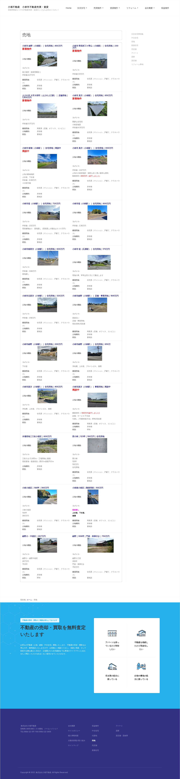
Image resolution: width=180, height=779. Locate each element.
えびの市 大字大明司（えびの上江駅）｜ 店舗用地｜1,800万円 (45, 96)
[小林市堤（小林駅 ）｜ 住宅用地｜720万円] (48, 212)
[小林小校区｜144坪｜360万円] (47, 497)
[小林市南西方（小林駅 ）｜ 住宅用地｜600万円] (47, 258)
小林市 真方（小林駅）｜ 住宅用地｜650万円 (92, 95)
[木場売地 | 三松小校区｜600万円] (47, 445)
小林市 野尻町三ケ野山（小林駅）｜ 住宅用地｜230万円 (95, 47)
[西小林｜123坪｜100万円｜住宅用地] (97, 445)
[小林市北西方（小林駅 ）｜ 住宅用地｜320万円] (47, 305)
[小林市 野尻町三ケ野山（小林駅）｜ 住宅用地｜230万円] (97, 61)
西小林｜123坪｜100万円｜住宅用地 (88, 436)
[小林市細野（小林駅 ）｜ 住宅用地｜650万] (95, 353)
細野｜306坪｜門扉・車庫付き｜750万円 (90, 536)
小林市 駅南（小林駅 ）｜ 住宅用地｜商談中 (41, 148)
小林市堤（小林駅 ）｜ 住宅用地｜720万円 (41, 203)
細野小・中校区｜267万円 (34, 536)
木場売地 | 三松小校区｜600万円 (37, 436)
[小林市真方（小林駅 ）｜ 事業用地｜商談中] (97, 400)
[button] (82, 8)
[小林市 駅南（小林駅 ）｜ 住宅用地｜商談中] (47, 161)
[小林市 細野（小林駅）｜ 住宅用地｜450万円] (47, 59)
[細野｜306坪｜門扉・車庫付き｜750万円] (101, 545)
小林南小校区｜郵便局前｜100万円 (87, 487)
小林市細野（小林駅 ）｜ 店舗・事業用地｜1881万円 (95, 295)
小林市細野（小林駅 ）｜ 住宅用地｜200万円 (42, 344)
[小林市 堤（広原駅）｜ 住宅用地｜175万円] (99, 262)
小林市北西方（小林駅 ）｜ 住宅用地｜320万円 (43, 295)
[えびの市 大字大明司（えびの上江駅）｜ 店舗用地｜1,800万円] (47, 110)
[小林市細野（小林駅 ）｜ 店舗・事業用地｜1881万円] (97, 305)
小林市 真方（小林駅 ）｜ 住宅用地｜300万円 (92, 148)
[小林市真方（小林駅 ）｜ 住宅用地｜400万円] (47, 396)
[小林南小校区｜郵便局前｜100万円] (93, 497)
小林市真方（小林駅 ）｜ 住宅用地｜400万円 (42, 386)
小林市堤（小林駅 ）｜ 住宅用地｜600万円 (91, 203)
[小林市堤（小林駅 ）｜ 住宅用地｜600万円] (97, 212)
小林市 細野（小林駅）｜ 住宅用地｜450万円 (42, 46)
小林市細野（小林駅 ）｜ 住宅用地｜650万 (91, 344)
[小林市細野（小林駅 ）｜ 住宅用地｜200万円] (47, 353)
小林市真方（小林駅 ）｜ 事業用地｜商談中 (91, 386)
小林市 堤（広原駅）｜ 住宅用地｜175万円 (91, 249)
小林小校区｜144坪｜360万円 (35, 487)
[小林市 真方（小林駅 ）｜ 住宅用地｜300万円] (97, 157)
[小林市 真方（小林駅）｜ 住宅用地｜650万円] (97, 108)
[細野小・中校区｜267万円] (47, 545)
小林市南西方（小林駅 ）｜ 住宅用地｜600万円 (43, 249)
